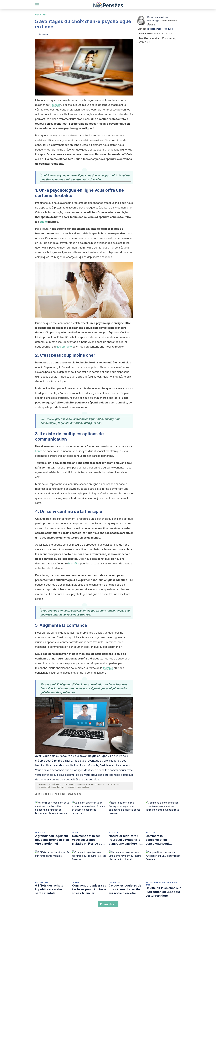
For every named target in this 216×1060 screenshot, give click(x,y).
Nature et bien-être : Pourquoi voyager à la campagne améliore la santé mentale (124, 839)
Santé (75, 833)
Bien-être (40, 833)
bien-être (73, 563)
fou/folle (55, 104)
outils (43, 221)
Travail (76, 882)
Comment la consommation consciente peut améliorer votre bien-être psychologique (161, 839)
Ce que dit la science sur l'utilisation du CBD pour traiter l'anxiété (163, 891)
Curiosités (114, 882)
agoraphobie (64, 346)
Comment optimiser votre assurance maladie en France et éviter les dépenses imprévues (87, 839)
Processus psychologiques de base (162, 883)
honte (38, 451)
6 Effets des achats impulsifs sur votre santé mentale (49, 889)
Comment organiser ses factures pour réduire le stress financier (89, 889)
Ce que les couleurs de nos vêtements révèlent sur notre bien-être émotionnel (126, 889)
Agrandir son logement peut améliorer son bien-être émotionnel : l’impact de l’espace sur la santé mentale (52, 839)
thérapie (108, 667)
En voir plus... (108, 904)
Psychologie (41, 14)
